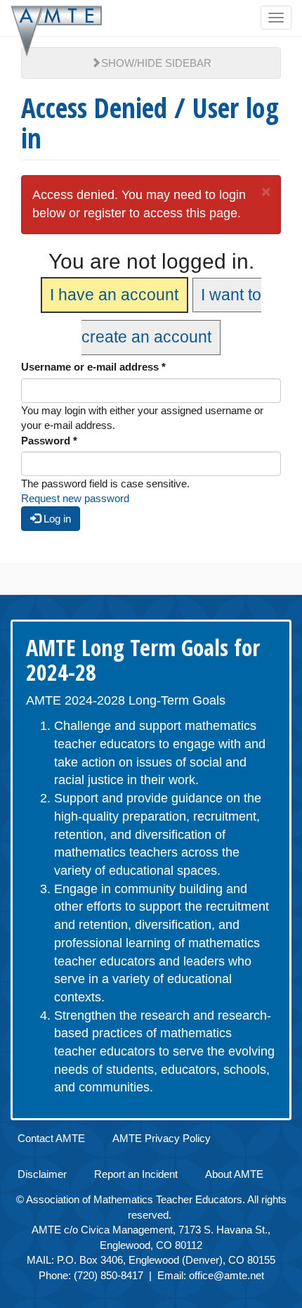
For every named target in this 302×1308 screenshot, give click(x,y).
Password (49, 441)
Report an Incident (136, 1174)
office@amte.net (226, 1275)
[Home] (56, 31)
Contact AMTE (51, 1138)
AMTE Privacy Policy (161, 1138)
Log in (56, 519)
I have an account (114, 295)
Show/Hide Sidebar (156, 63)
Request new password (75, 498)
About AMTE (234, 1174)
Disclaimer (42, 1174)
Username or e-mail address (93, 367)
